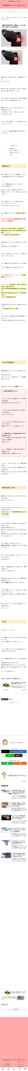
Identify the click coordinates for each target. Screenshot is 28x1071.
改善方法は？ (12, 148)
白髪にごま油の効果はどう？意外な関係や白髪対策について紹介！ (18, 683)
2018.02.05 (23, 690)
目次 (12, 145)
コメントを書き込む (14, 1009)
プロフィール (21, 1062)
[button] (18, 755)
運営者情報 (7, 1064)
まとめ (10, 155)
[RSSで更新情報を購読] (20, 763)
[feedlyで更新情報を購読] (7, 763)
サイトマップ (21, 1064)
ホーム (7, 1062)
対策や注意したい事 (14, 152)
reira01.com (6, 690)
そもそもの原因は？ (14, 150)
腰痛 (11, 699)
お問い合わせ (21, 1066)
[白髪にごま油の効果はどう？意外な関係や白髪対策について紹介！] (6, 684)
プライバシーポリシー (7, 1066)
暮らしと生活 (5, 699)
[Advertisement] (14, 339)
